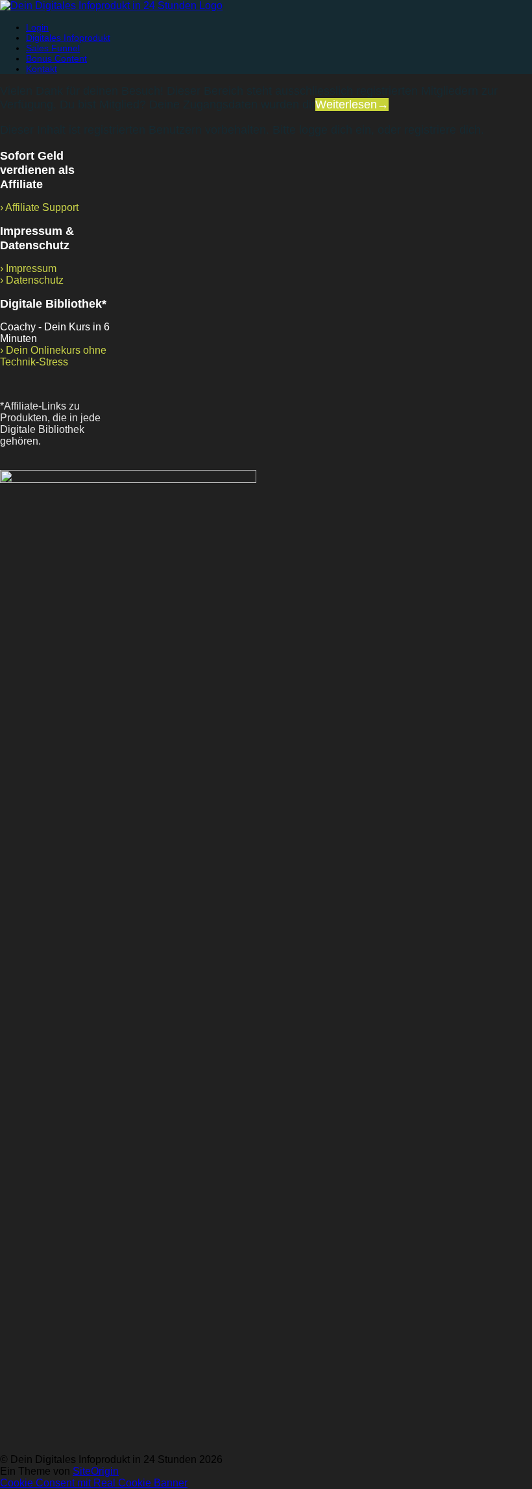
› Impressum (28, 268)
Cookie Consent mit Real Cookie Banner (93, 1482)
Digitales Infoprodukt (68, 37)
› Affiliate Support (39, 207)
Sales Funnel (53, 48)
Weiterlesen (352, 104)
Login (37, 27)
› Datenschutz (32, 280)
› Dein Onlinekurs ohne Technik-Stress (53, 356)
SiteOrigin (96, 1471)
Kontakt (41, 69)
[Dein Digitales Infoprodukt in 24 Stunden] (111, 5)
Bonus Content (56, 58)
